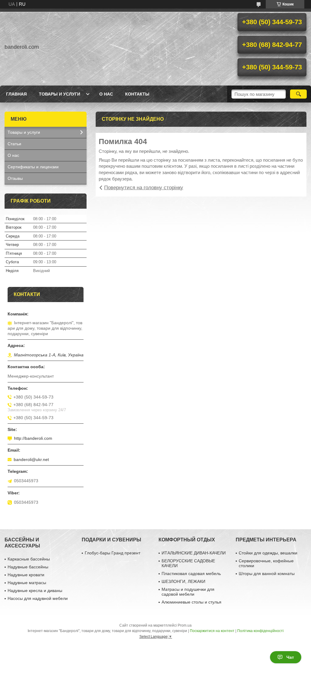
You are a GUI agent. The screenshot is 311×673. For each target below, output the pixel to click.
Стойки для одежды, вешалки (268, 552)
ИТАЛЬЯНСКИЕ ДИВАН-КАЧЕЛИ (194, 552)
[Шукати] (298, 94)
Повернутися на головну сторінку (143, 187)
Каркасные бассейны (29, 559)
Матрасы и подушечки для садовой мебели (188, 592)
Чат (290, 657)
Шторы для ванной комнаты (267, 573)
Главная (16, 94)
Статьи (14, 143)
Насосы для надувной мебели (38, 598)
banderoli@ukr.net (31, 459)
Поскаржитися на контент (212, 631)
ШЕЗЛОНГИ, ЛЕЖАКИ (183, 581)
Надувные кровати (26, 574)
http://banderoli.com (33, 438)
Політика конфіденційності (260, 631)
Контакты (137, 94)
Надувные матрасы (27, 582)
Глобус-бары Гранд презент (112, 552)
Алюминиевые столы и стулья (191, 602)
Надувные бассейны (28, 566)
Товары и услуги (59, 94)
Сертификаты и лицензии (33, 166)
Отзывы (15, 178)
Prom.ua (185, 625)
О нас (106, 94)
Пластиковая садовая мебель (191, 573)
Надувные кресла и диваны (35, 590)
